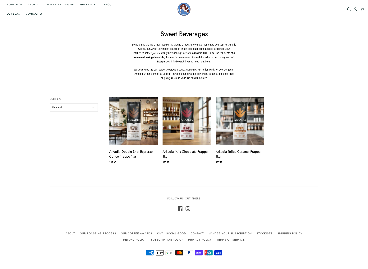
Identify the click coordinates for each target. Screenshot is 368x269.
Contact (197, 233)
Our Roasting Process (98, 233)
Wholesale (87, 4)
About (108, 4)
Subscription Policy (167, 239)
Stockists (264, 233)
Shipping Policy (289, 233)
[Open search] (349, 9)
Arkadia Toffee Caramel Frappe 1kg (238, 154)
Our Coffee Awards (136, 233)
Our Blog (13, 14)
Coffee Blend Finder (59, 4)
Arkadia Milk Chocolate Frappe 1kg (185, 154)
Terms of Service (231, 239)
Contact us (34, 14)
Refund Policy (134, 239)
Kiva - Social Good (171, 233)
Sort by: (55, 99)
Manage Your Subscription (230, 233)
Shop (31, 4)
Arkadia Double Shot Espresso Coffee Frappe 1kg (131, 154)
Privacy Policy (200, 239)
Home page (14, 4)
